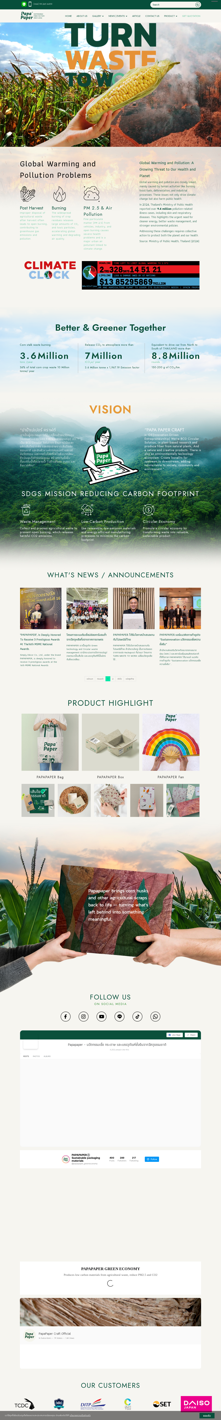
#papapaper (35, 1087)
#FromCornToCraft (94, 1363)
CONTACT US (152, 16)
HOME (68, 16)
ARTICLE (136, 16)
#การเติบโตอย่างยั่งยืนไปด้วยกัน (58, 1090)
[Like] (27, 1379)
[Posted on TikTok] (60, 1372)
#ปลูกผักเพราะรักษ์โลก (133, 1360)
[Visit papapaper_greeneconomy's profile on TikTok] (28, 1371)
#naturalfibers (36, 1090)
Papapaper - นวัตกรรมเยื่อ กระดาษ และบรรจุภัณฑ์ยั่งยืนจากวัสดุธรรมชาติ (117, 1044)
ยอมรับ (207, 1416)
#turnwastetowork (51, 1087)
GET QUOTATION (191, 16)
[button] (23, 1332)
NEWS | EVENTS (117, 16)
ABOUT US (82, 16)
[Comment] (32, 1379)
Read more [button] (31, 1365)
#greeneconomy (77, 1363)
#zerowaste (66, 1087)
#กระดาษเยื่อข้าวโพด (117, 1142)
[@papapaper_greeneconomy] (66, 1159)
